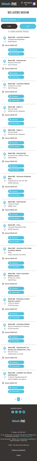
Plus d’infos (15, 54)
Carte (9, 26)
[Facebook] (12, 412)
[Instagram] (16, 412)
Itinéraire (15, 50)
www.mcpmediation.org (26, 436)
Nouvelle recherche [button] (9, 20)
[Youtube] (23, 412)
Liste (27, 26)
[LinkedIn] (20, 412)
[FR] (34, 3)
